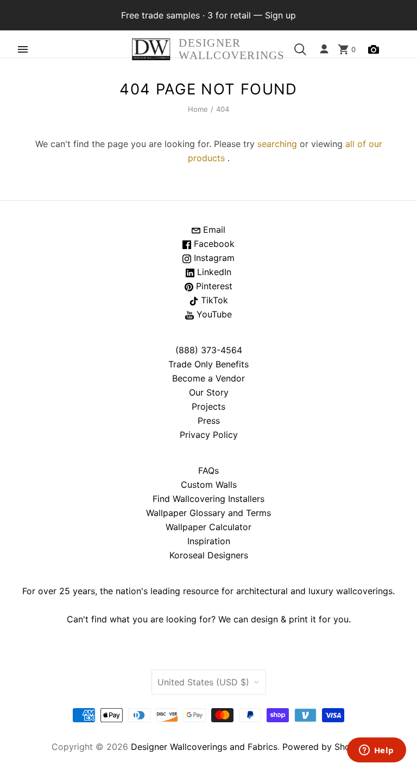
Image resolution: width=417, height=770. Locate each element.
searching (277, 143)
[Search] (300, 49)
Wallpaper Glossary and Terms (208, 512)
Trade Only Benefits (208, 364)
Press (209, 420)
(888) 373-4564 (208, 350)
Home (198, 109)
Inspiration (208, 541)
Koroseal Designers (208, 555)
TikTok (213, 300)
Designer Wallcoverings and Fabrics (204, 746)
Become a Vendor (208, 378)
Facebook (213, 243)
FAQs (208, 470)
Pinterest (212, 286)
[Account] (324, 49)
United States (203, 682)
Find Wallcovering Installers (208, 498)
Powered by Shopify (324, 746)
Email (212, 229)
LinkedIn (212, 271)
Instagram (213, 257)
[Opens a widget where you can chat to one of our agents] (376, 751)
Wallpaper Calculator (208, 526)
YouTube (213, 314)
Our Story (209, 392)
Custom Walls (209, 484)
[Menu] (22, 49)
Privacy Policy (209, 434)
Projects (208, 406)
